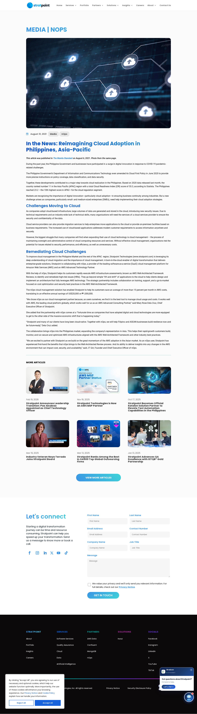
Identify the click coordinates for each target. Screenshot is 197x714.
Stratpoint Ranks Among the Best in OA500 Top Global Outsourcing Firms (98, 459)
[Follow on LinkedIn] (45, 553)
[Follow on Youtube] (58, 553)
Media (36, 29)
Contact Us (165, 5)
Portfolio (84, 5)
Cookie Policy (48, 693)
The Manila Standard (62, 158)
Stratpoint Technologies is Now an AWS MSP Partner (96, 404)
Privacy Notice (31, 693)
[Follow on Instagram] (37, 553)
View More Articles (98, 477)
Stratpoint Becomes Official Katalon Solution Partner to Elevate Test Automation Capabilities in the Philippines (147, 407)
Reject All (21, 703)
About (150, 5)
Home (59, 5)
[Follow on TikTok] (66, 553)
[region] (34, 691)
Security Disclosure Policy (139, 688)
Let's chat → (168, 687)
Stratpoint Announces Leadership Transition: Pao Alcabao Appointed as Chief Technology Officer (47, 407)
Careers (140, 5)
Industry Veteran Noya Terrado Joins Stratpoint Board (46, 458)
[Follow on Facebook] (29, 553)
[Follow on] (51, 553)
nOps (58, 29)
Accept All (48, 703)
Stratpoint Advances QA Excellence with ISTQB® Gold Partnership (145, 459)
